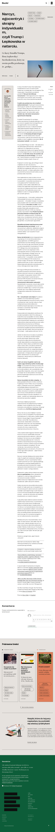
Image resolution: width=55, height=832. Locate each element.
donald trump (31, 12)
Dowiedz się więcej (32, 742)
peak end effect (44, 690)
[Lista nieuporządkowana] (43, 619)
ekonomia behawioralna (45, 684)
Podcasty (30, 803)
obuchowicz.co (31, 816)
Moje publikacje (31, 800)
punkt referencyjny (44, 695)
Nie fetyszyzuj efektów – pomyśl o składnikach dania (26, 670)
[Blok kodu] (47, 619)
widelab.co (30, 819)
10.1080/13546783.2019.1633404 (27, 562)
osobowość (37, 15)
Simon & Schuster (27, 591)
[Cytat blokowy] (45, 619)
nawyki (23, 692)
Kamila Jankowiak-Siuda (36, 567)
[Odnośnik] (49, 619)
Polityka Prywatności (32, 808)
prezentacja (25, 695)
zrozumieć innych (40, 18)
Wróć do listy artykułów (28, 707)
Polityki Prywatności (7, 782)
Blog (29, 796)
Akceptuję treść (13, 786)
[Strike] (39, 619)
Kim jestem (30, 794)
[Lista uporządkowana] (41, 619)
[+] (34, 621)
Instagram (4, 817)
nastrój (41, 687)
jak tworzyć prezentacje (27, 689)
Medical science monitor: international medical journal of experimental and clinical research (30, 571)
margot (39, 12)
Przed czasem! (44, 666)
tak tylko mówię (8, 692)
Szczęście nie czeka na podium (10, 667)
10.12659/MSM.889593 (26, 575)
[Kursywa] (35, 619)
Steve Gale (25, 595)
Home (29, 793)
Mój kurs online (31, 801)
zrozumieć (31, 18)
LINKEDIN (50, 92)
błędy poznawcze (9, 687)
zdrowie (7, 695)
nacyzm (30, 15)
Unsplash (33, 595)
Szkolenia (30, 798)
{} (50, 619)
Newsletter (30, 806)
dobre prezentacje (26, 686)
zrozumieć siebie (32, 21)
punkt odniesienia (44, 692)
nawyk (6, 690)
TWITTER (51, 94)
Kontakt (30, 805)
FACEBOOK (50, 90)
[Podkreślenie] (37, 619)
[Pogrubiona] (34, 619)
